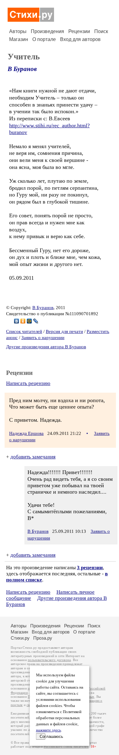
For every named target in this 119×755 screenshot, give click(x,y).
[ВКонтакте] (16, 321)
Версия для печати (64, 331)
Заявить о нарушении (42, 337)
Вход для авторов (80, 39)
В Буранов (22, 69)
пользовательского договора (49, 660)
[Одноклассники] (23, 321)
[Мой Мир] (29, 321)
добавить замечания (33, 457)
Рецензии (79, 31)
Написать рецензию (28, 383)
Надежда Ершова (26, 433)
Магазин (18, 39)
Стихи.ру (20, 638)
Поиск (101, 31)
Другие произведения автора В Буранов (46, 346)
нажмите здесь (48, 730)
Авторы (18, 31)
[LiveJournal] (36, 321)
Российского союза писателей (66, 746)
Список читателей (24, 331)
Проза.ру (42, 638)
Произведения (47, 31)
